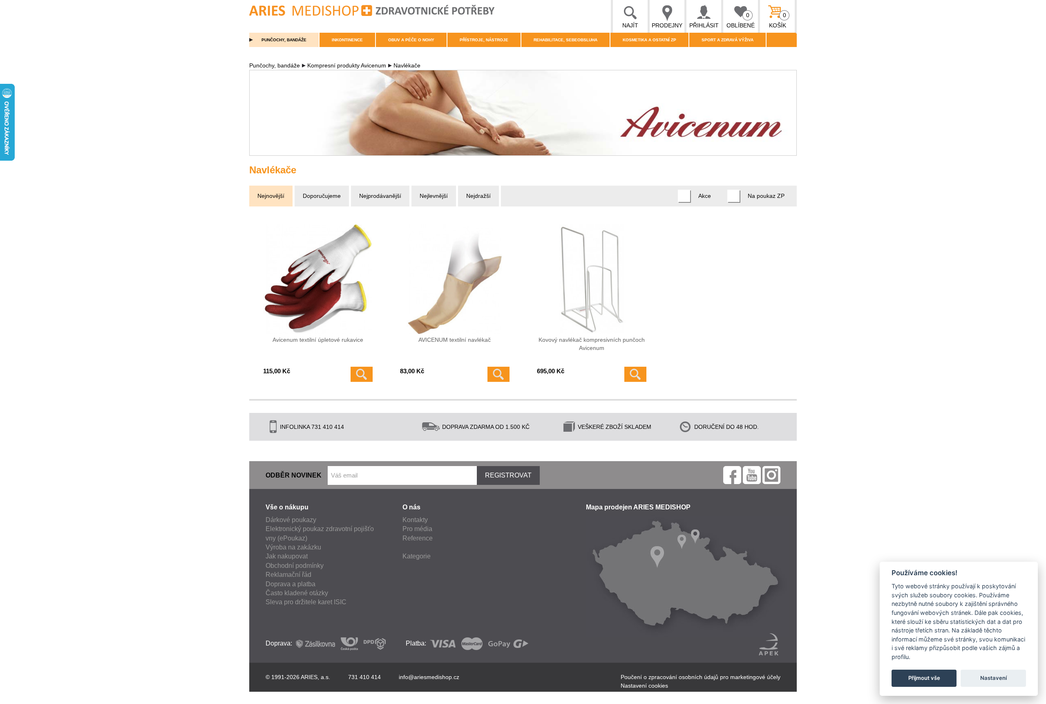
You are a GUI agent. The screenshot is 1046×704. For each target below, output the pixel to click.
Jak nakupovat (287, 556)
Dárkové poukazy (291, 519)
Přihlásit (704, 25)
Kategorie (416, 556)
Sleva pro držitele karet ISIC (306, 602)
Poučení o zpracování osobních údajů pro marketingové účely (700, 677)
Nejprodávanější (380, 196)
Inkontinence (347, 40)
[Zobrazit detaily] (362, 374)
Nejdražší (478, 196)
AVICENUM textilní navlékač (454, 339)
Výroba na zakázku (293, 547)
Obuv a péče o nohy (411, 40)
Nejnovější (270, 196)
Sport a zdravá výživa (727, 40)
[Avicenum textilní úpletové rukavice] (318, 279)
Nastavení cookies (644, 685)
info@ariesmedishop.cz (429, 677)
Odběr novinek (294, 475)
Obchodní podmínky (295, 565)
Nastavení (993, 678)
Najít (630, 25)
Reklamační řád (288, 574)
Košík (778, 20)
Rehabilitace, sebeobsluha (565, 40)
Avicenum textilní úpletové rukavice (318, 339)
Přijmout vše (924, 678)
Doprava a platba (290, 584)
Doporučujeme (322, 196)
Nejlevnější (434, 196)
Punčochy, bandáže (284, 40)
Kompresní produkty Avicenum (346, 65)
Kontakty (415, 519)
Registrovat (508, 475)
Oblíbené (740, 20)
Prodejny (667, 25)
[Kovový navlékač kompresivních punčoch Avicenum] (591, 279)
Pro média (417, 528)
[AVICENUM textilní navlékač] (455, 279)
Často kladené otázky (297, 593)
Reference (417, 538)
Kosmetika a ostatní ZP (649, 40)
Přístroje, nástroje (484, 40)
